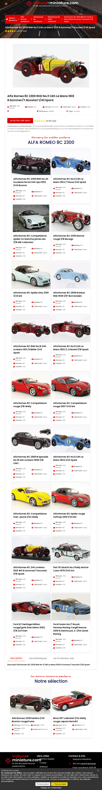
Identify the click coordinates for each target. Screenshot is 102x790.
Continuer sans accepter (10, 770)
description (16, 658)
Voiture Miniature (13, 19)
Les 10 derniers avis (63, 658)
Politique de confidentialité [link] (51, 788)
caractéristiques (38, 658)
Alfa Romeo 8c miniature (38, 19)
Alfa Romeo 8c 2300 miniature (54, 19)
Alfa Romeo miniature (25, 19)
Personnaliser (43, 784)
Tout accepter (60, 784)
